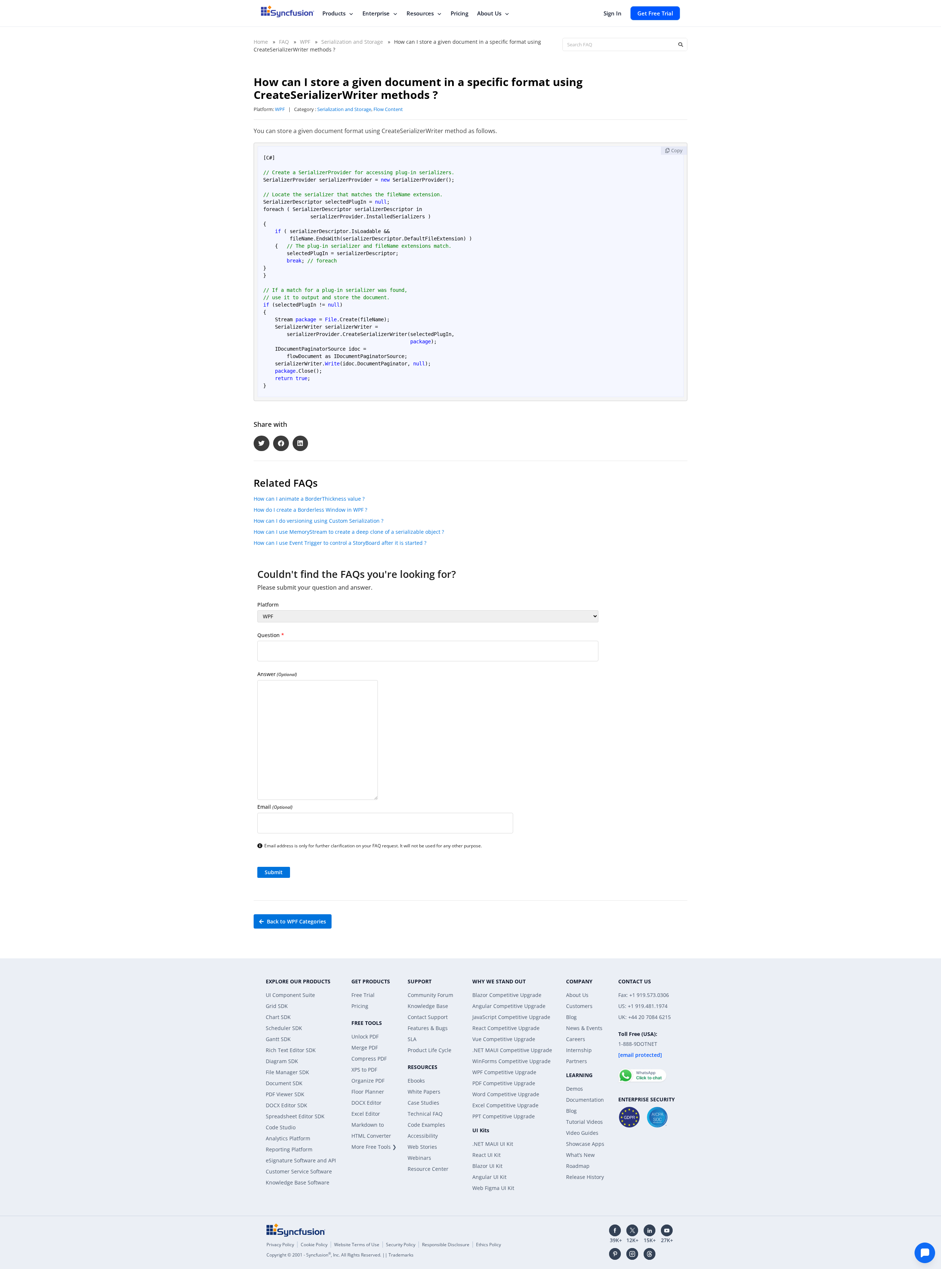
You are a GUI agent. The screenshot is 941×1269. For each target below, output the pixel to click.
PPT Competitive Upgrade (503, 1116)
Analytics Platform (288, 1138)
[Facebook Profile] (615, 1230)
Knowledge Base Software (297, 1182)
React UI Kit (486, 1154)
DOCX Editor (366, 1102)
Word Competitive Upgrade (505, 1094)
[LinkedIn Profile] (649, 1230)
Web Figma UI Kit (493, 1187)
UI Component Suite (290, 994)
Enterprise (376, 13)
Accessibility (423, 1135)
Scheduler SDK (284, 1028)
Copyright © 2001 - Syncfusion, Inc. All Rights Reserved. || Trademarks (340, 1255)
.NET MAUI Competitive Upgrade (512, 1050)
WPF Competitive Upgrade (504, 1072)
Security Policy (400, 1244)
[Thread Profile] (649, 1254)
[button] (261, 443)
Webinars (419, 1157)
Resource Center (428, 1168)
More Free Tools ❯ (374, 1146)
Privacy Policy (280, 1244)
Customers (579, 1005)
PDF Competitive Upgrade (503, 1083)
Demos (574, 1088)
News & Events (584, 1028)
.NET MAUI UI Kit (492, 1143)
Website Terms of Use (356, 1244)
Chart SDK (278, 1017)
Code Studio (281, 1127)
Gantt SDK (278, 1039)
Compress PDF (369, 1058)
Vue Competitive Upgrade (503, 1039)
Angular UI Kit (489, 1176)
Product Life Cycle (429, 1050)
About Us (489, 13)
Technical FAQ (425, 1113)
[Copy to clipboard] (674, 150)
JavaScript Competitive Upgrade (511, 1017)
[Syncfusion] (295, 1230)
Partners (576, 1061)
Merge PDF (364, 1047)
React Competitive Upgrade (506, 1028)
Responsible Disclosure (445, 1244)
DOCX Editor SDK (286, 1105)
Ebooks (416, 1080)
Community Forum (430, 994)
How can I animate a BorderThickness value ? (309, 498)
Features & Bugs (428, 1028)
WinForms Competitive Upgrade (511, 1061)
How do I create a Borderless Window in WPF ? (310, 509)
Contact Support (428, 1017)
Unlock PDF (365, 1036)
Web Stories (422, 1146)
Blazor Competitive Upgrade (506, 994)
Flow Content (388, 109)
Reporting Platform (289, 1149)
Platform (268, 604)
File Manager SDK (287, 1072)
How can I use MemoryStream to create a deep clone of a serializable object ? (349, 531)
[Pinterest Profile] (615, 1254)
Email (275, 806)
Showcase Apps (585, 1143)
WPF (305, 41)
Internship (579, 1050)
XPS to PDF (364, 1069)
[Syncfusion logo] (287, 11)
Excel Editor (365, 1113)
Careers (575, 1039)
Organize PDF (367, 1080)
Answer (277, 674)
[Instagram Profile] (632, 1254)
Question (270, 635)
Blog (571, 1017)
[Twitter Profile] (632, 1230)
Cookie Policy (314, 1244)
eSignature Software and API (301, 1160)
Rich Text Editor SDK (291, 1050)
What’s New (580, 1154)
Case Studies (423, 1102)
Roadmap (578, 1165)
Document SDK (284, 1083)
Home (261, 41)
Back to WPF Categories (295, 921)
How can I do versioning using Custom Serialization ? (318, 520)
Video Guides (582, 1132)
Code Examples (426, 1124)
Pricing (459, 13)
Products (334, 13)
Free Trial (363, 994)
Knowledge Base (428, 1005)
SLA (412, 1039)
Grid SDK (277, 1005)
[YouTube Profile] (667, 1230)
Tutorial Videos (584, 1121)
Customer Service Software (299, 1171)
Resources (420, 13)
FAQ (284, 41)
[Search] (680, 44)
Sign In (613, 13)
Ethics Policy (488, 1244)
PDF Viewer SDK (285, 1094)
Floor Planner (367, 1091)
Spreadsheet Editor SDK (295, 1116)
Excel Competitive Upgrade (505, 1105)
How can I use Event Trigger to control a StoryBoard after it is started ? (340, 542)
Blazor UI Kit (487, 1165)
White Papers (424, 1091)
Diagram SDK (282, 1061)
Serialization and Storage (352, 41)
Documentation (585, 1099)
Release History (585, 1176)
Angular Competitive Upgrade (508, 1005)
